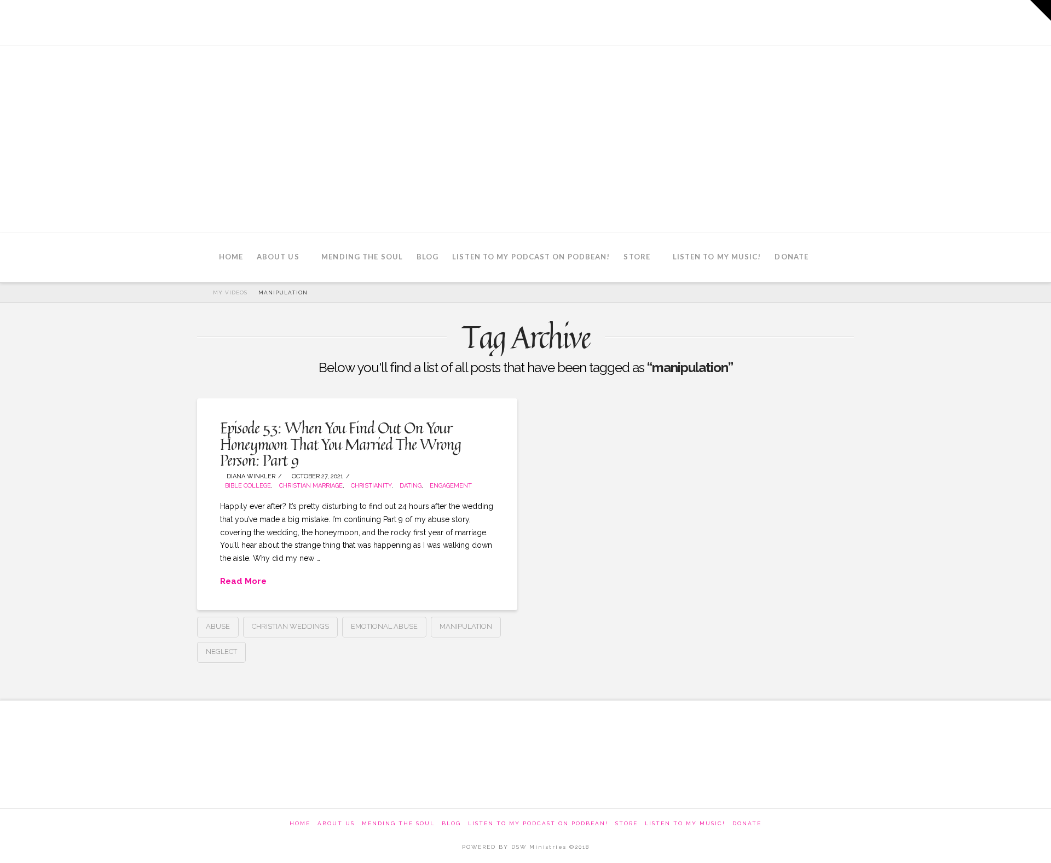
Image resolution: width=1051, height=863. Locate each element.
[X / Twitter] (781, 21)
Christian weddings (290, 626)
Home (300, 823)
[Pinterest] (841, 21)
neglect (221, 651)
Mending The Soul (398, 823)
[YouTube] (811, 21)
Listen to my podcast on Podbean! (538, 823)
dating (410, 485)
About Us (336, 823)
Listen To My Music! (685, 823)
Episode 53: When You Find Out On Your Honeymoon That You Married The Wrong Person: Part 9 (340, 444)
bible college (248, 485)
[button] (1040, 10)
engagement (451, 485)
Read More (243, 581)
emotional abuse (384, 626)
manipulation (466, 626)
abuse (218, 626)
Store (626, 823)
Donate (746, 823)
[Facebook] (751, 21)
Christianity (371, 485)
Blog (451, 823)
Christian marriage (311, 485)
